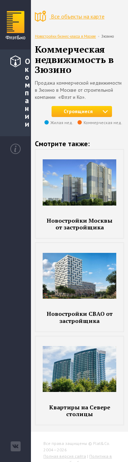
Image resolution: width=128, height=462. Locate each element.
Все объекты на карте (77, 16)
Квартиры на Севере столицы (79, 410)
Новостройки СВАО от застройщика (80, 317)
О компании (27, 92)
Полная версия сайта (64, 456)
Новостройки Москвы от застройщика (79, 224)
